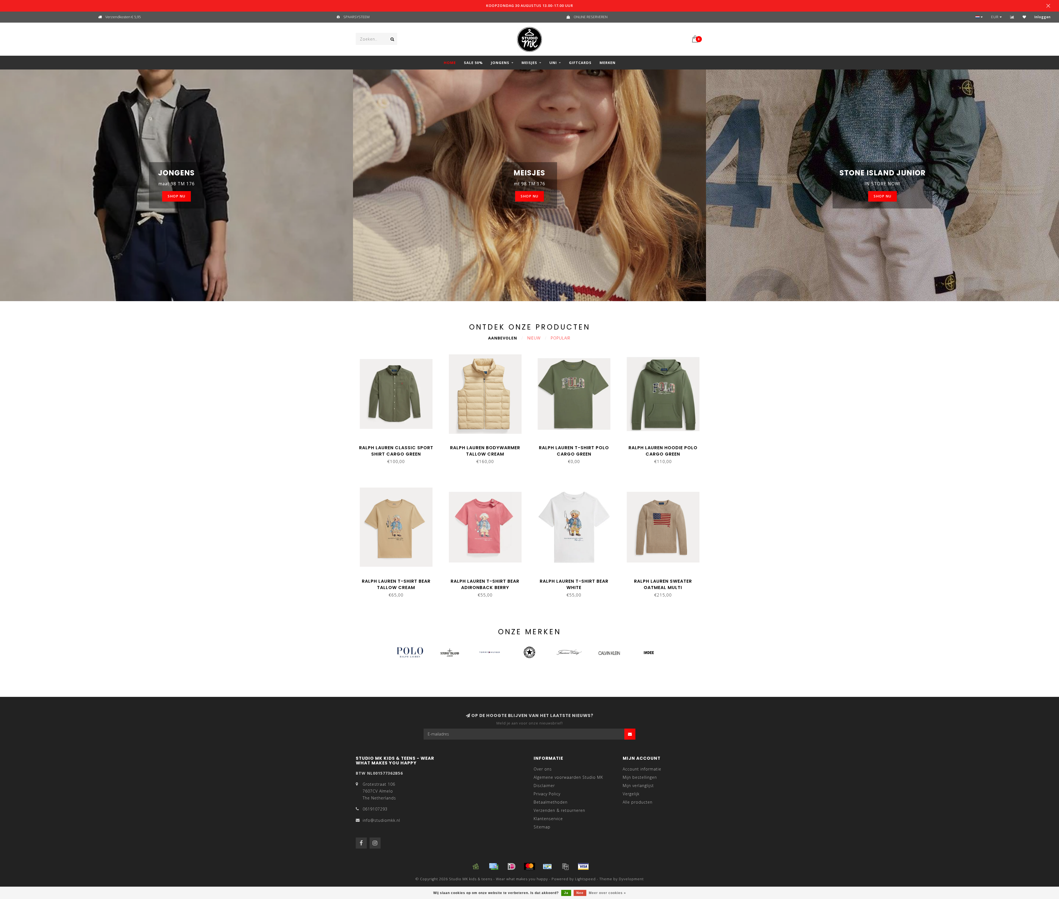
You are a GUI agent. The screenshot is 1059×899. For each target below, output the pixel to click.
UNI (553, 62)
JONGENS (500, 62)
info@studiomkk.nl (381, 820)
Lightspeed (585, 879)
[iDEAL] (511, 866)
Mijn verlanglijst (638, 785)
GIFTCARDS (580, 62)
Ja (566, 893)
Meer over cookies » (607, 893)
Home (450, 62)
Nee (580, 893)
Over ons (543, 769)
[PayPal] (565, 866)
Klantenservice (548, 818)
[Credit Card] (494, 866)
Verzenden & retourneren (559, 810)
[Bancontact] (547, 866)
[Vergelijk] (1012, 17)
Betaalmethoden (551, 802)
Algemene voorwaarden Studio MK (568, 777)
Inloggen (1042, 17)
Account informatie (642, 769)
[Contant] (476, 866)
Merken (608, 62)
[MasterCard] (529, 866)
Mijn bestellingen (640, 777)
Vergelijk (631, 793)
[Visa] (583, 866)
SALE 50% (473, 62)
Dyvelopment (631, 879)
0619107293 (375, 809)
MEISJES (529, 62)
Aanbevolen (502, 338)
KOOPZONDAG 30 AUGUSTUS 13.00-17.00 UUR (529, 5)
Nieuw (534, 338)
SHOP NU (176, 196)
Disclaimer (544, 785)
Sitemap (542, 827)
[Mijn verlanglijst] (1024, 17)
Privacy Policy (547, 793)
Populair (560, 338)
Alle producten (637, 802)
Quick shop (398, 445)
